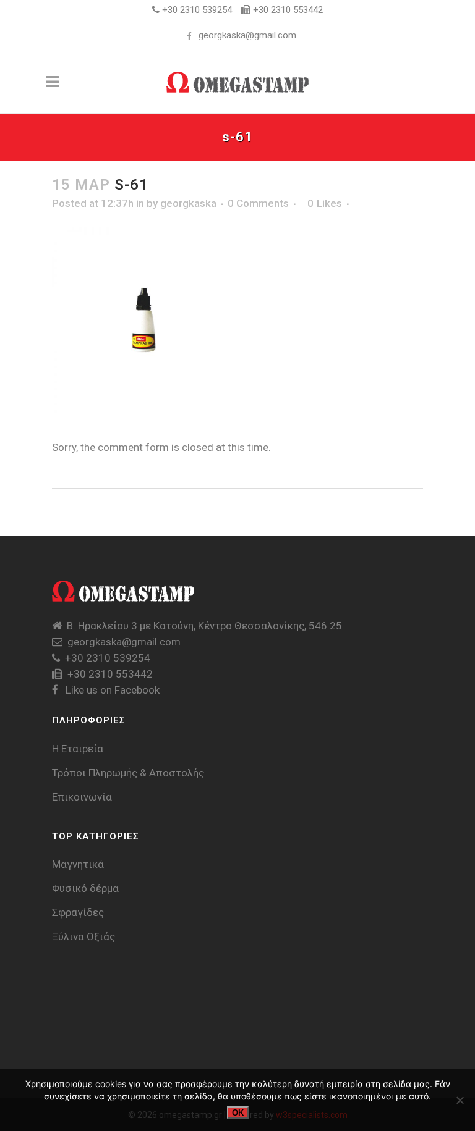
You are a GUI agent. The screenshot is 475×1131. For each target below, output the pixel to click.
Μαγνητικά (78, 864)
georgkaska (188, 203)
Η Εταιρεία (77, 748)
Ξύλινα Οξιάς (83, 936)
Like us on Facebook (111, 690)
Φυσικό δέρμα (85, 888)
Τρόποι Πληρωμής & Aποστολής (128, 773)
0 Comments (258, 203)
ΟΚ (238, 1112)
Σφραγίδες (78, 912)
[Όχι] (459, 1100)
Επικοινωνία (82, 797)
